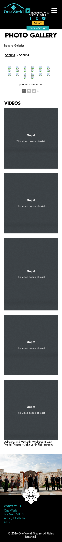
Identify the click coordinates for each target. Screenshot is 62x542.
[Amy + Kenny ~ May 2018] (25, 67)
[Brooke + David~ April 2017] (32, 67)
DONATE (38, 23)
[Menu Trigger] (54, 10)
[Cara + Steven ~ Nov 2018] (17, 67)
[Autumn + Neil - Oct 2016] (9, 70)
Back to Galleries (14, 45)
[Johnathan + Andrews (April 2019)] (9, 67)
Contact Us (12, 506)
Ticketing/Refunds (38, 28)
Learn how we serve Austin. (39, 14)
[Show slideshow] (31, 85)
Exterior (10, 55)
